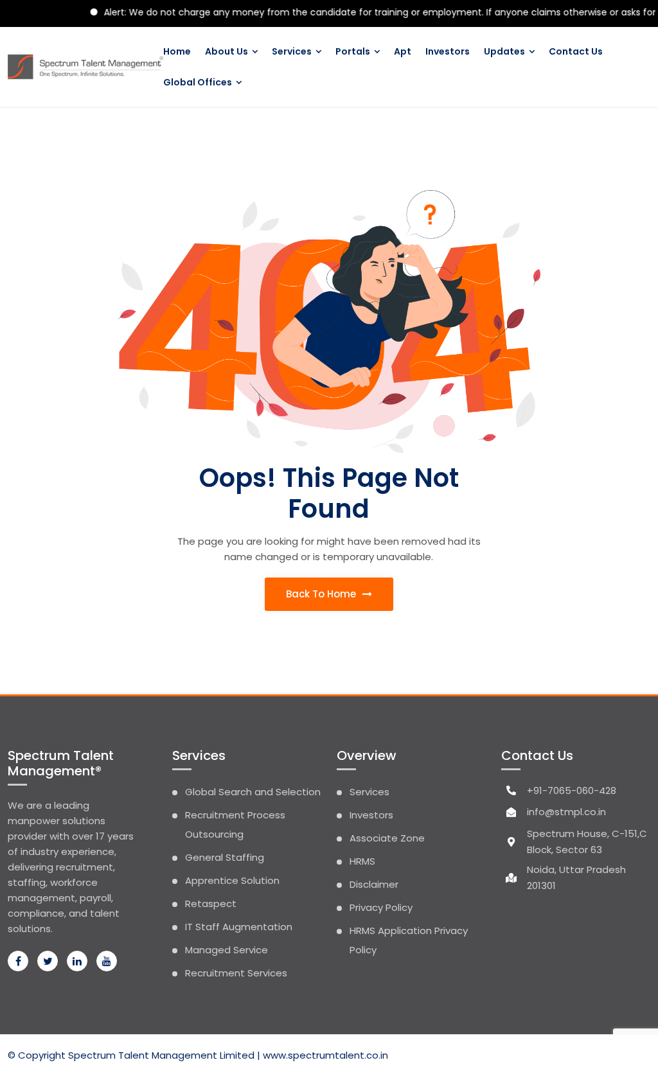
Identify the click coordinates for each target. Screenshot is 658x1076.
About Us (226, 51)
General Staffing (224, 857)
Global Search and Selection (253, 791)
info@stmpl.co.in (566, 811)
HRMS (362, 861)
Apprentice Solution (232, 880)
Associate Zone (387, 838)
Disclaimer (374, 884)
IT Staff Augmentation (238, 926)
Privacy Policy (381, 907)
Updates (504, 51)
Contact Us (576, 51)
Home (177, 51)
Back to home (322, 594)
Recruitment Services (236, 973)
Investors (447, 51)
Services (292, 51)
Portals (352, 51)
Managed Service (226, 950)
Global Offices (197, 82)
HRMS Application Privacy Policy (409, 940)
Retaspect (210, 903)
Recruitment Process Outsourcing (235, 824)
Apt (402, 51)
